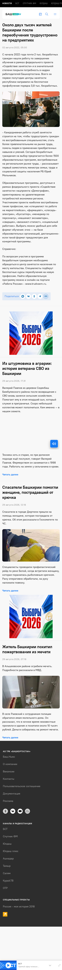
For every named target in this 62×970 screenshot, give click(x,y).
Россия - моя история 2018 (19, 906)
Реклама (8, 801)
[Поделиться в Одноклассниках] (34, 296)
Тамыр (7, 865)
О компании (10, 764)
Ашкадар (8, 858)
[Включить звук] (54, 444)
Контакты (8, 778)
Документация (11, 793)
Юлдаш (44, 3)
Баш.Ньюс (9, 756)
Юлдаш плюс (10, 851)
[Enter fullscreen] (59, 965)
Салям (7, 873)
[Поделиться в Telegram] (40, 296)
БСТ (17, 3)
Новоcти (7, 3)
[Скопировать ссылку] (45, 296)
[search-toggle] (47, 14)
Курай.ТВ (8, 880)
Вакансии (8, 771)
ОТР (5, 888)
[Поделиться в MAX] (22, 296)
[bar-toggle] (55, 14)
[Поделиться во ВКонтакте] (28, 296)
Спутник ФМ (29, 3)
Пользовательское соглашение (21, 786)
